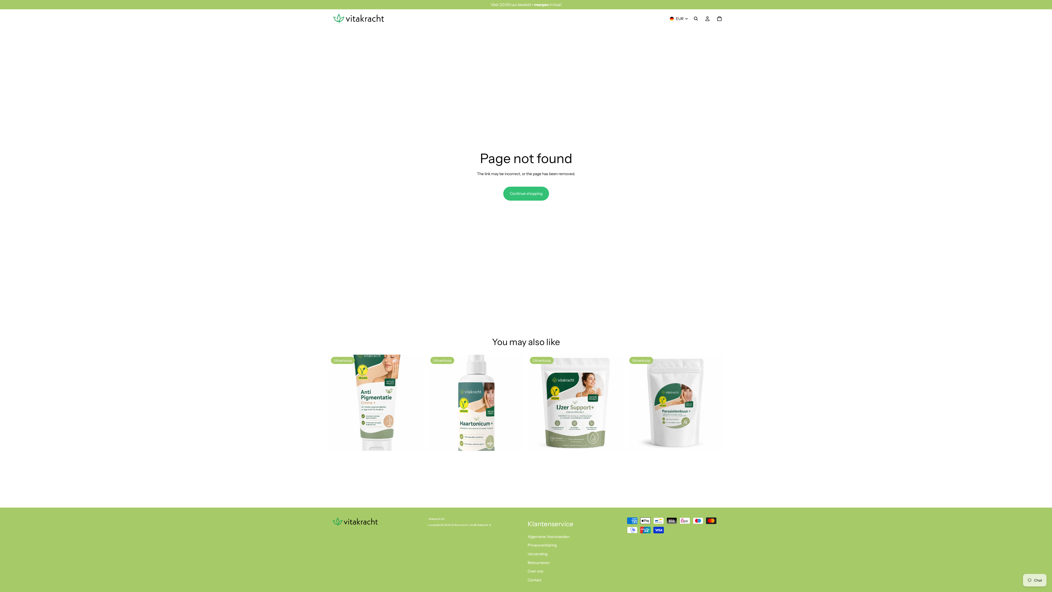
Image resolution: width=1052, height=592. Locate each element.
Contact (534, 579)
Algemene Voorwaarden (549, 536)
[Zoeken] (696, 19)
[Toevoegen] (416, 442)
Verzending (537, 553)
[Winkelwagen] (719, 19)
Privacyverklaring (542, 545)
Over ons (535, 571)
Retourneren (539, 562)
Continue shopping (526, 193)
